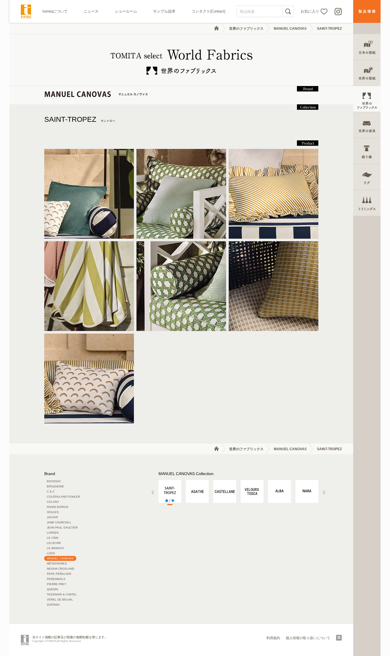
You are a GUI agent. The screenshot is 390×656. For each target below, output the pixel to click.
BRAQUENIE (55, 486)
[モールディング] (367, 151)
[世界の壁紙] (367, 73)
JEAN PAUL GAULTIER (62, 527)
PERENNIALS (56, 579)
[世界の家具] (367, 125)
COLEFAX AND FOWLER (63, 496)
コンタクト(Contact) (208, 11)
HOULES (53, 512)
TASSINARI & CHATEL (62, 594)
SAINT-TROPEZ (79, 119)
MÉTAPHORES (57, 563)
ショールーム (126, 11)
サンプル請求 (164, 11)
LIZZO (51, 553)
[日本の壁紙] (367, 47)
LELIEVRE (54, 543)
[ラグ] (367, 177)
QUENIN (52, 589)
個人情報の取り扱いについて (308, 638)
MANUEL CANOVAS (290, 29)
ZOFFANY (53, 604)
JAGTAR (52, 517)
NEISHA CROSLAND (60, 568)
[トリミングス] (367, 203)
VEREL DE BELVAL (60, 599)
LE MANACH (55, 548)
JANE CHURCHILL (59, 522)
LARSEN (53, 532)
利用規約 (273, 638)
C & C (51, 491)
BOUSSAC (54, 481)
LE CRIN (52, 537)
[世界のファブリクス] (367, 99)
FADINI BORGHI (57, 507)
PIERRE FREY (56, 584)
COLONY (53, 501)
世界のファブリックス (246, 29)
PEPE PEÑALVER (59, 573)
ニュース (91, 11)
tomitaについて (55, 11)
